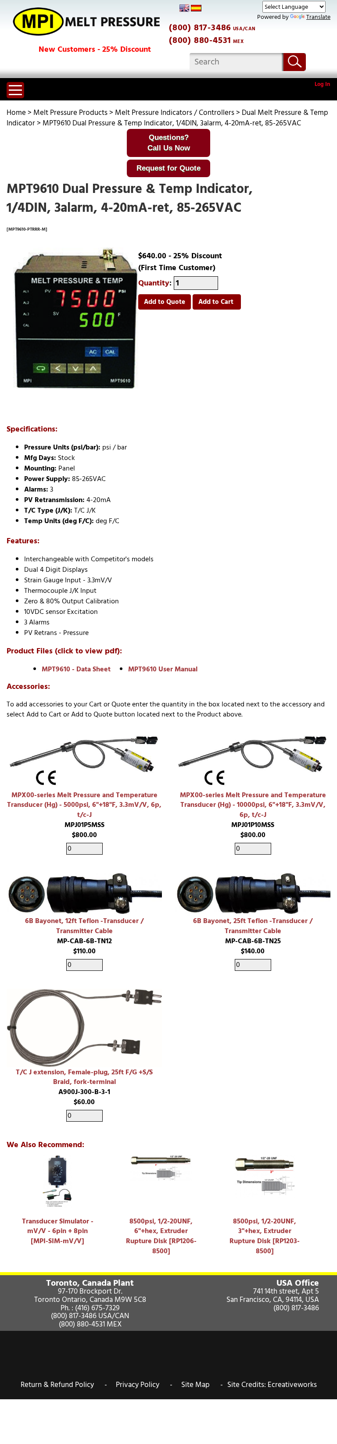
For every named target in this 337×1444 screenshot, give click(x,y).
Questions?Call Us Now (168, 142)
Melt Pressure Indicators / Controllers (174, 113)
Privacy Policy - (144, 1385)
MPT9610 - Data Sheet (76, 669)
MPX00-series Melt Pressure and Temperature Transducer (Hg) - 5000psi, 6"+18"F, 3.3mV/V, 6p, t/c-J (84, 805)
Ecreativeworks (292, 1385)
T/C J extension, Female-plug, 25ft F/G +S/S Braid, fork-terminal (84, 1077)
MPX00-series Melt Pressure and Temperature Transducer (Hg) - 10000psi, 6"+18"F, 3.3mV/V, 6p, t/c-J (253, 805)
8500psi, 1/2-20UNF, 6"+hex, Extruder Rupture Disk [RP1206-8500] (161, 1236)
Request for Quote (168, 168)
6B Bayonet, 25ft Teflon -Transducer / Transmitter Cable (252, 926)
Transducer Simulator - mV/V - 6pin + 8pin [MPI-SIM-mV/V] (57, 1231)
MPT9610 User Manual (162, 669)
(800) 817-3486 (200, 28)
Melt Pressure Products (70, 113)
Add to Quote (164, 301)
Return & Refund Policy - (64, 1385)
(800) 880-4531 (200, 40)
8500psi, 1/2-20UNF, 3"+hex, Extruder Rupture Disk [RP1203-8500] (264, 1236)
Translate (318, 17)
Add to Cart (216, 301)
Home (16, 113)
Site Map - (202, 1385)
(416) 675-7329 (97, 1308)
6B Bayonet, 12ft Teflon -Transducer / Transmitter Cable (84, 926)
